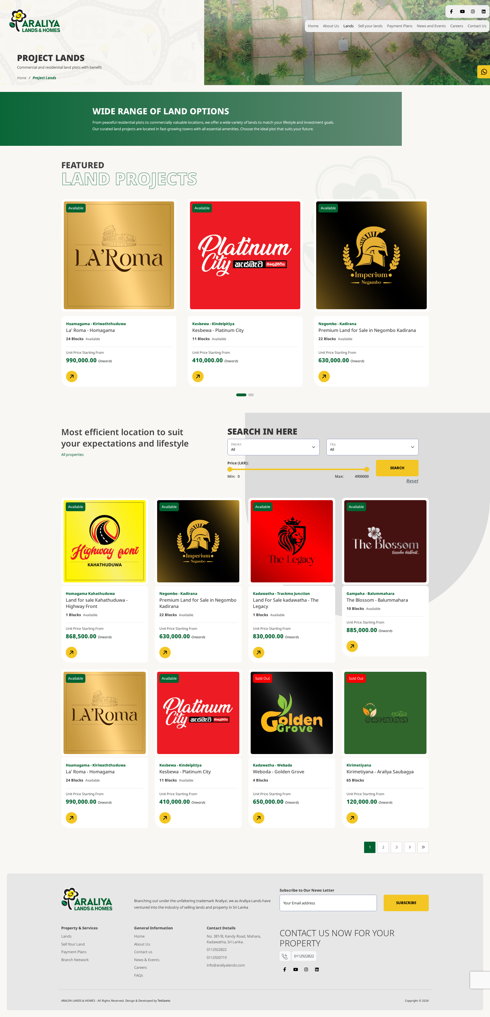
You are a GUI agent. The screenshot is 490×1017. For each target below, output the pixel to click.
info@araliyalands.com (226, 965)
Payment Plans (399, 25)
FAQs (138, 975)
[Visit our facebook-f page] (285, 969)
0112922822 (217, 949)
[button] (241, 394)
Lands (348, 25)
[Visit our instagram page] (306, 969)
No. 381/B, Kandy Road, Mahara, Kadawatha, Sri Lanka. (234, 939)
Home (313, 25)
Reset (412, 481)
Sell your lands (370, 25)
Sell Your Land (73, 944)
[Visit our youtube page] (295, 969)
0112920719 (217, 957)
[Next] (409, 847)
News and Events (431, 25)
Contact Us (477, 25)
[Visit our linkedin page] (317, 969)
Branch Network (75, 959)
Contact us (143, 951)
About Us (331, 25)
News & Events (146, 959)
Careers (456, 25)
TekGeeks (164, 1001)
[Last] (423, 847)
